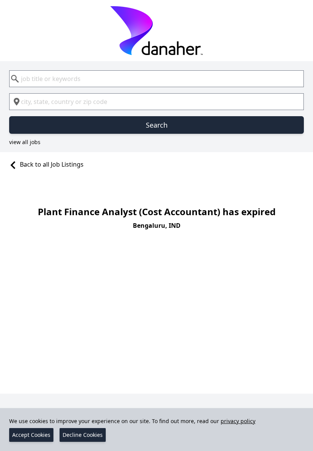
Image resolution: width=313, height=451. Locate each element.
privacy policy (238, 421)
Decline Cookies (83, 434)
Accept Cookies (31, 434)
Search (157, 125)
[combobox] (156, 78)
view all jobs (24, 142)
